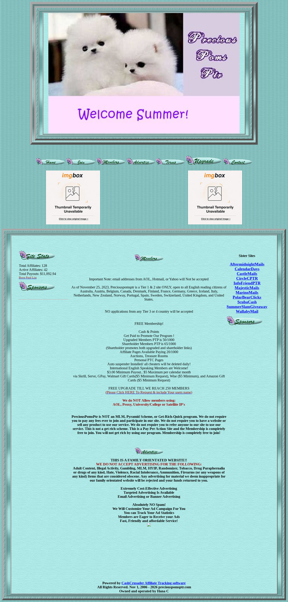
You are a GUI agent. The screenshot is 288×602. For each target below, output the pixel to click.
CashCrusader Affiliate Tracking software (154, 583)
